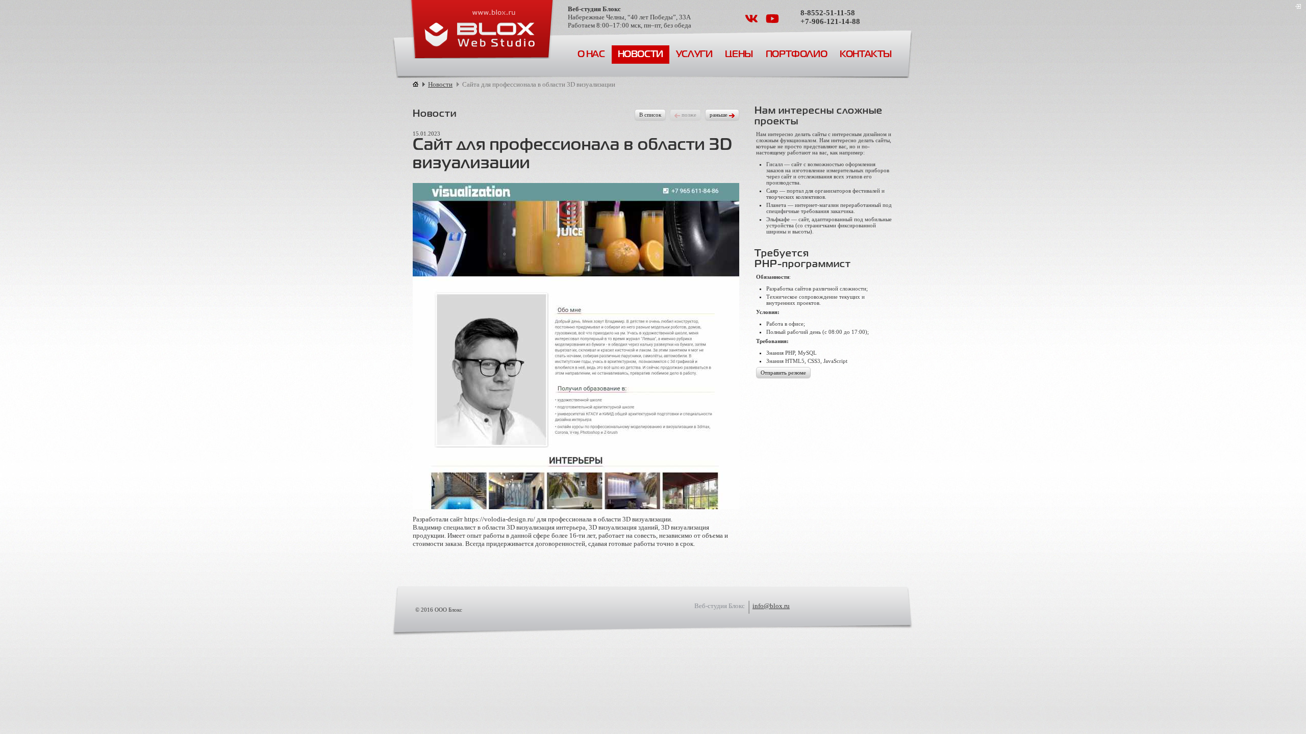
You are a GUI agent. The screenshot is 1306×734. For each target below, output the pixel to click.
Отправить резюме (783, 373)
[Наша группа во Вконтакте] (752, 22)
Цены (738, 54)
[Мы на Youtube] (772, 22)
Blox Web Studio (481, 29)
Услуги (694, 54)
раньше (719, 115)
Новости (640, 54)
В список (650, 115)
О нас (591, 54)
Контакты (866, 54)
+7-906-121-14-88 (830, 21)
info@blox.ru (771, 606)
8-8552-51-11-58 (827, 13)
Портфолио (796, 54)
